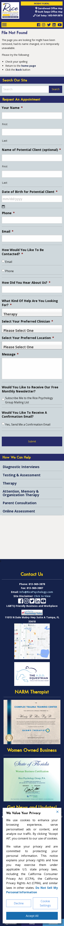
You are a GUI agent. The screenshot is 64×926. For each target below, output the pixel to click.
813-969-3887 (35, 588)
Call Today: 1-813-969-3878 (49, 15)
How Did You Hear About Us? (26, 283)
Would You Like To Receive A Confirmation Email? (24, 415)
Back (19, 69)
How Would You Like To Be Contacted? (23, 252)
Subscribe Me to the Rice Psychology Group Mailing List (29, 400)
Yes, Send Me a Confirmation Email (27, 424)
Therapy (10, 483)
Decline (19, 903)
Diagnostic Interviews (21, 466)
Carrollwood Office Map (50, 8)
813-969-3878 (37, 584)
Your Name (12, 108)
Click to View (42, 596)
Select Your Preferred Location (28, 338)
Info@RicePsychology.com (36, 592)
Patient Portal (41, 4)
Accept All (32, 916)
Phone (8, 213)
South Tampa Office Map (50, 12)
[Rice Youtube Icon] (60, 25)
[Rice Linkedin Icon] (54, 25)
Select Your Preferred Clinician (27, 321)
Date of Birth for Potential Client (30, 192)
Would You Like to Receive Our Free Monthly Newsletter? (30, 389)
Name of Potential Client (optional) (31, 150)
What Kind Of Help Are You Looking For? (30, 303)
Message (10, 354)
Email (8, 231)
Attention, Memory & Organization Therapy (21, 493)
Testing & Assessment (22, 475)
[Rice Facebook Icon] (38, 25)
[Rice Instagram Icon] (43, 25)
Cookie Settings (45, 903)
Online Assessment (19, 511)
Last (4, 140)
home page (28, 65)
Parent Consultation (19, 502)
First (4, 124)
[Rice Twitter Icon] (49, 25)
